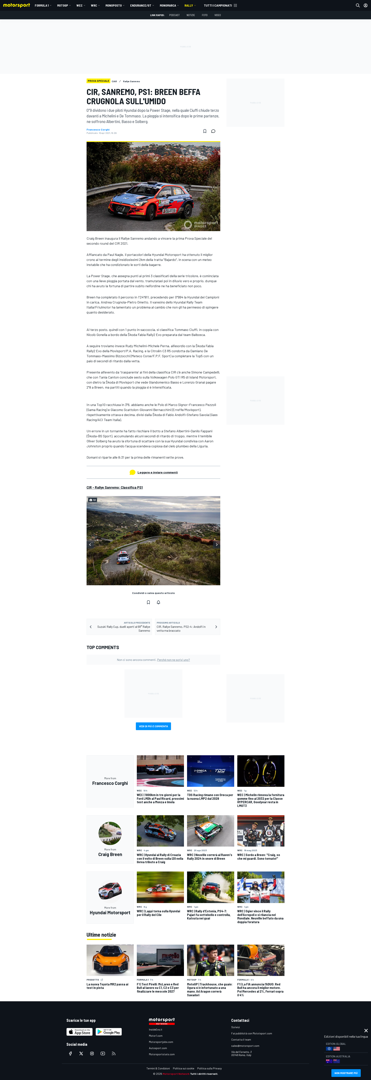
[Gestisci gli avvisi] (158, 602)
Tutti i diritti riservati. (204, 1073)
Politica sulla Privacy (209, 1068)
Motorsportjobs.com (161, 1041)
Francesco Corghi (98, 129)
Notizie (191, 15)
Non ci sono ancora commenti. (153, 659)
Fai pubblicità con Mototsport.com (251, 1033)
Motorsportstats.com (162, 1054)
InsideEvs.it (155, 1029)
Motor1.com (156, 1035)
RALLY (189, 5)
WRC (94, 5)
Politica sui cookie (183, 1068)
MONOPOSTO (114, 5)
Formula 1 (42, 5)
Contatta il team (241, 1039)
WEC (80, 5)
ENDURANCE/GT (140, 5)
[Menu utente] (365, 5)
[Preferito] (205, 131)
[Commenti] (214, 131)
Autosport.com (158, 1048)
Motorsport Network (176, 1073)
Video (217, 15)
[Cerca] (358, 5)
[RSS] (113, 1053)
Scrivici (235, 1027)
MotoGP (62, 5)
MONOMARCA (168, 5)
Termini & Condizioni (158, 1068)
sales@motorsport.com (245, 1045)
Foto (205, 15)
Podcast (174, 15)
